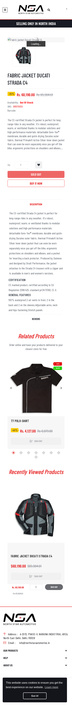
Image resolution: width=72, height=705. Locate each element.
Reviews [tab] (36, 319)
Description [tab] (36, 204)
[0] (63, 10)
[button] (11, 388)
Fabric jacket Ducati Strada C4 (31, 556)
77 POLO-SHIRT (20, 421)
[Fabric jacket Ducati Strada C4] (24, 55)
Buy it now (36, 183)
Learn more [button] (51, 687)
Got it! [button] (35, 695)
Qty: (9, 165)
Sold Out (36, 174)
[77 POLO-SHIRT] (36, 388)
